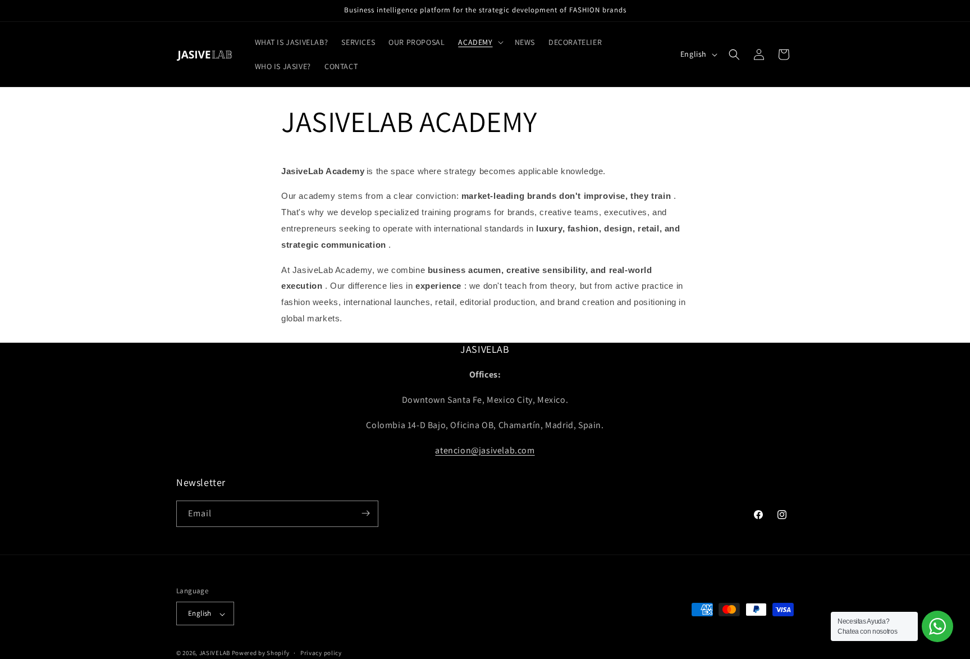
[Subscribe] (365, 513)
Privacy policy (321, 653)
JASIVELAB (214, 653)
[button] (479, 42)
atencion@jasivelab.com (484, 450)
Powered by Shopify (261, 653)
